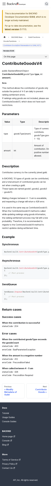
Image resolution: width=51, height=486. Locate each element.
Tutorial (5, 413)
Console (6, 440)
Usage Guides (8, 417)
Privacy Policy (8, 464)
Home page (7, 436)
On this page (9, 56)
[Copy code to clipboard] (46, 252)
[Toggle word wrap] (41, 252)
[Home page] (4, 37)
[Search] (46, 4)
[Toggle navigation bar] (4, 4)
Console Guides (9, 421)
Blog (4, 445)
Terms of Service (10, 460)
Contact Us (7, 468)
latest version (12, 29)
